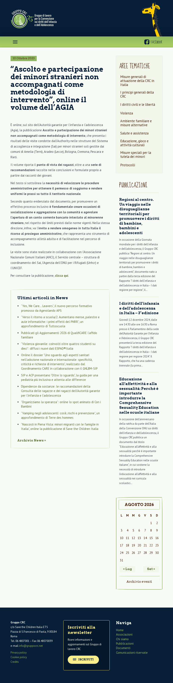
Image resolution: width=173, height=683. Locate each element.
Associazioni (124, 634)
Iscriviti (86, 659)
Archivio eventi (139, 582)
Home (120, 630)
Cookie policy (19, 657)
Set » (151, 569)
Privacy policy (19, 652)
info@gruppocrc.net (31, 646)
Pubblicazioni (125, 643)
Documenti (123, 648)
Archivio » (31, 440)
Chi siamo (122, 639)
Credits (15, 662)
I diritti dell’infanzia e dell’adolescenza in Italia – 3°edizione (139, 308)
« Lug (127, 569)
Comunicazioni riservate (132, 653)
